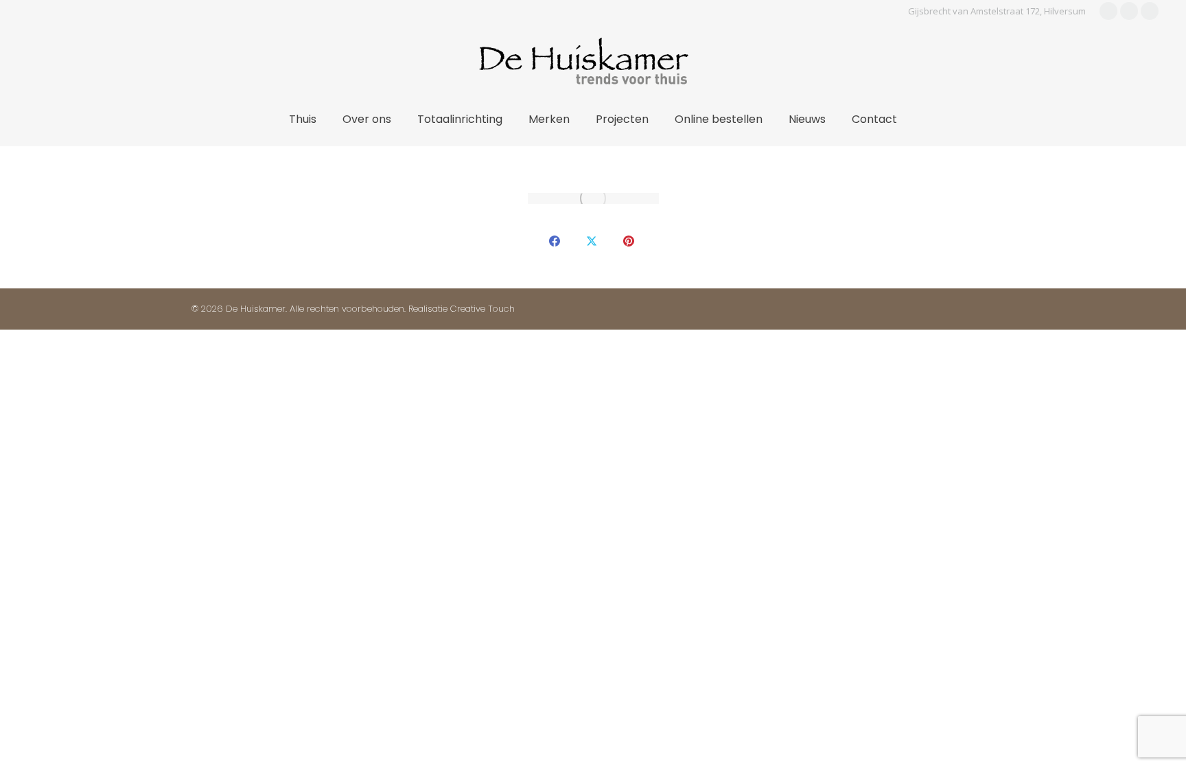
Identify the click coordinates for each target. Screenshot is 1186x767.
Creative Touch (482, 308)
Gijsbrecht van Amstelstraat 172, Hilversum (997, 11)
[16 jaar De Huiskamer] (593, 198)
